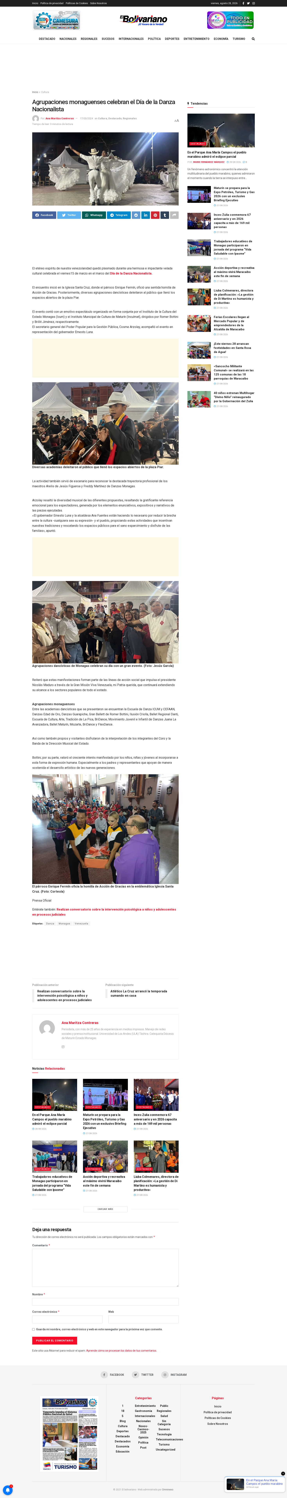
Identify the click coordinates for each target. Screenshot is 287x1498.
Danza (50, 923)
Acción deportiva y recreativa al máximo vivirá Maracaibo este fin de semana (104, 1181)
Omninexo (167, 1489)
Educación (122, 1451)
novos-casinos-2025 (143, 1429)
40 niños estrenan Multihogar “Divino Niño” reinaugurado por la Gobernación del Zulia (234, 397)
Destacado (47, 38)
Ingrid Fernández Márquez (209, 162)
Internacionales (131, 38)
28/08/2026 (40, 1129)
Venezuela (81, 923)
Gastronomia (143, 1410)
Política (154, 38)
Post (143, 1447)
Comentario (41, 1245)
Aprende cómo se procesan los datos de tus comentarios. (121, 1350)
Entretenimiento (196, 38)
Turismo (239, 38)
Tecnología (164, 1434)
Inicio (35, 3)
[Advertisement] (143, 67)
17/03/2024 (86, 118)
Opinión (143, 1437)
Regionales (89, 38)
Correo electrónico (46, 1312)
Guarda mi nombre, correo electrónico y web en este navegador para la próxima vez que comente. (99, 1329)
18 (122, 1410)
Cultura (45, 92)
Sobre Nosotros (98, 3)
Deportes (172, 38)
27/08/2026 (91, 1133)
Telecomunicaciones (169, 1439)
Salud (164, 1416)
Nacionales (68, 38)
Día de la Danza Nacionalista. (131, 273)
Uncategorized (165, 1449)
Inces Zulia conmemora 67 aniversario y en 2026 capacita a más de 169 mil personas (155, 1119)
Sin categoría (164, 1423)
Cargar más (105, 1209)
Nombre (38, 1294)
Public (164, 1405)
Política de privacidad (51, 3)
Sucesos (108, 38)
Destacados (123, 1441)
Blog (123, 1421)
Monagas (64, 923)
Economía (221, 38)
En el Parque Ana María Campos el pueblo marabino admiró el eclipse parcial (52, 1119)
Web (111, 1311)
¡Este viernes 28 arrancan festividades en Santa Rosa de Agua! (232, 348)
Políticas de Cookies (77, 3)
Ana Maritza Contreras (59, 118)
